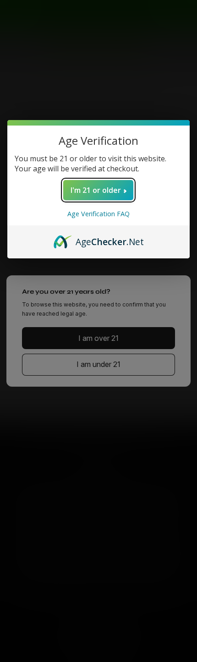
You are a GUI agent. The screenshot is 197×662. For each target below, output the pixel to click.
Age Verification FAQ (98, 213)
